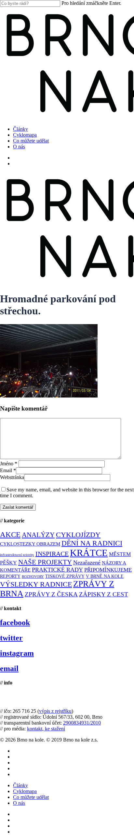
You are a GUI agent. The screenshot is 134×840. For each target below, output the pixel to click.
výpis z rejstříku (55, 711)
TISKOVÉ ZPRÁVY (65, 576)
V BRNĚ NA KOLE (105, 576)
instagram (17, 653)
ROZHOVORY (33, 576)
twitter (11, 638)
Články (20, 785)
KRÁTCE (89, 553)
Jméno (8, 463)
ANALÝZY (38, 534)
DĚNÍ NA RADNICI (91, 543)
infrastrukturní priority (17, 555)
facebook (15, 622)
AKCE (10, 535)
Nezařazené (86, 562)
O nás (19, 803)
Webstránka (12, 477)
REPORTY (10, 576)
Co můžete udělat (31, 797)
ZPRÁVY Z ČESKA (51, 594)
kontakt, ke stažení (46, 728)
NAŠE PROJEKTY (45, 562)
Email (8, 470)
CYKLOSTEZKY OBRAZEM (30, 544)
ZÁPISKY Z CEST (103, 594)
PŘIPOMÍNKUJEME (108, 570)
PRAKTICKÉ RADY (57, 569)
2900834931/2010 (82, 723)
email (9, 668)
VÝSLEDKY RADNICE (36, 584)
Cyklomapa (25, 791)
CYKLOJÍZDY (78, 535)
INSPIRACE (52, 553)
